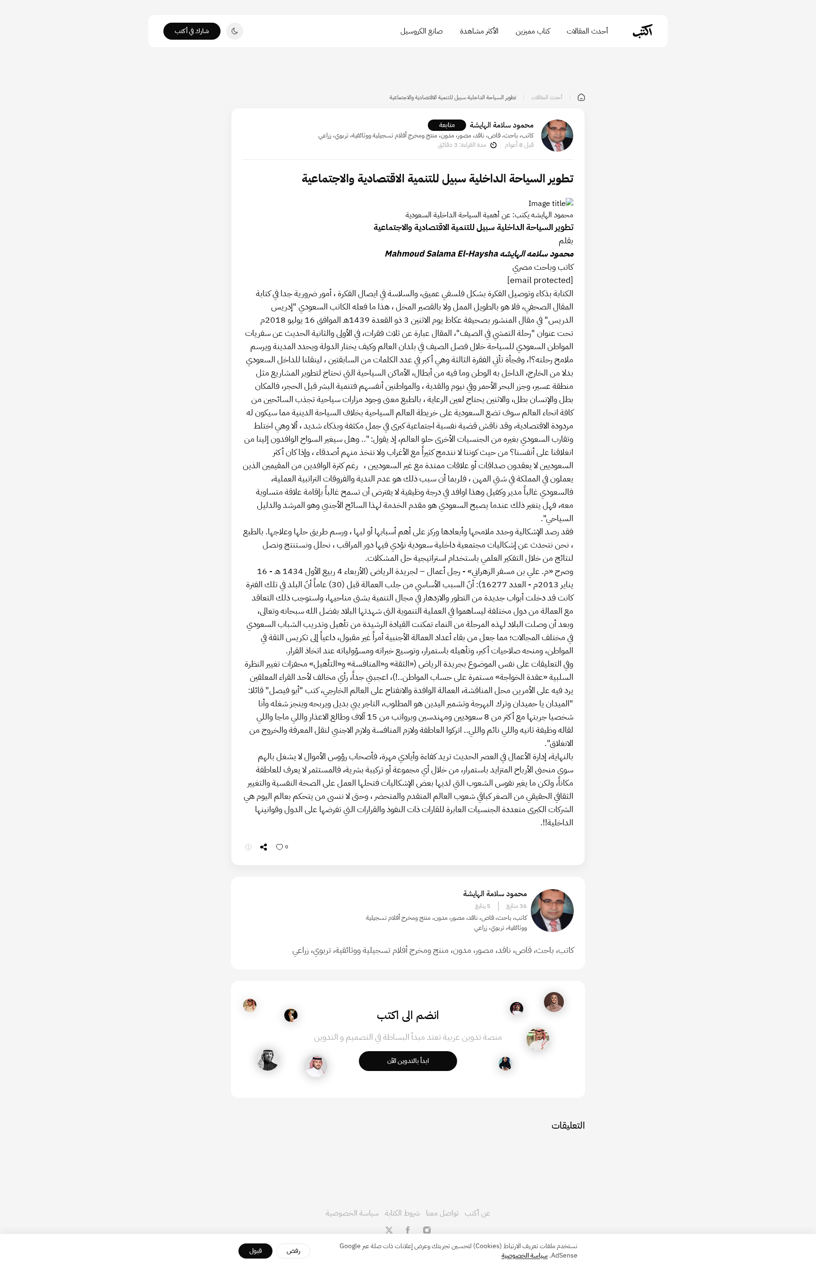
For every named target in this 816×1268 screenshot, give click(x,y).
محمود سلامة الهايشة (502, 125)
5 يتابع (483, 906)
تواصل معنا (442, 1213)
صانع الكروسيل (421, 31)
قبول (255, 1251)
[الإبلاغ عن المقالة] (248, 847)
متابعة (447, 125)
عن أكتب (477, 1213)
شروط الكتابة (402, 1213)
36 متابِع (516, 906)
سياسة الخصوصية (352, 1213)
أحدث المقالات (587, 31)
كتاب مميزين (533, 31)
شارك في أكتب (192, 31)
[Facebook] (408, 1230)
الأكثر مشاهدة (479, 31)
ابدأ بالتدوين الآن (408, 1061)
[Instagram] (427, 1230)
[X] (389, 1230)
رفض (293, 1251)
